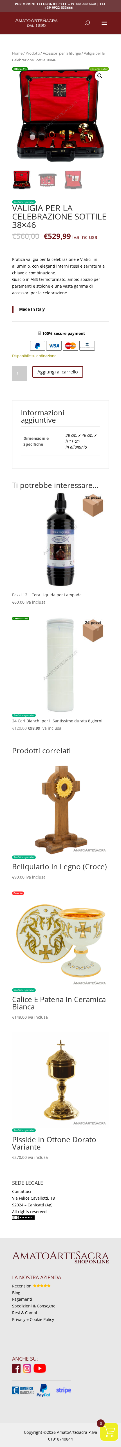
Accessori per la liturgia (62, 53)
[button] (100, 76)
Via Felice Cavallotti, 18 (33, 1198)
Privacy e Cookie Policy (33, 1319)
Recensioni (22, 1286)
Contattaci (21, 1191)
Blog (16, 1292)
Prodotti (33, 53)
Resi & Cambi (24, 1312)
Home (17, 53)
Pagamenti (22, 1299)
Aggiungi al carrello (57, 372)
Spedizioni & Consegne (33, 1306)
